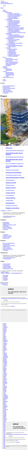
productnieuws (9, 70)
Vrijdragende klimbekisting (13, 34)
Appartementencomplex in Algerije (15, 177)
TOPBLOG (7, 273)
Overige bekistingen (10, 38)
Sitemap (2, 273)
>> (6, 210)
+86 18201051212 (7, 258)
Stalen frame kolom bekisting (14, 25)
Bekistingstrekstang (12, 52)
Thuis (4, 10)
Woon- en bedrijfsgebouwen (11, 63)
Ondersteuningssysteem (10, 64)
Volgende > (4, 210)
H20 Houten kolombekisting (14, 21)
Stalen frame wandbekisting (14, 16)
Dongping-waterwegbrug (12, 208)
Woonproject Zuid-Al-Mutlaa (13, 172)
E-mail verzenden (4, 283)
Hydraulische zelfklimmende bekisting (16, 36)
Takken (7, 76)
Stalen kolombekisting (12, 24)
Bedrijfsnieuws (9, 69)
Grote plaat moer (11, 51)
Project (4, 57)
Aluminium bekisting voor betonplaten (16, 27)
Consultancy (5, 234)
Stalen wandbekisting (12, 17)
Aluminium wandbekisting (13, 13)
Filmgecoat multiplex (12, 49)
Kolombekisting (9, 19)
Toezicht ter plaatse (7, 236)
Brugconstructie (9, 58)
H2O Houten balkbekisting (13, 30)
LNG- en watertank (7, 90)
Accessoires (8, 47)
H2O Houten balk (12, 53)
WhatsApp (5, 284)
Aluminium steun (11, 50)
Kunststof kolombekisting (13, 23)
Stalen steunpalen (11, 46)
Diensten (5, 66)
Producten (5, 11)
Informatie (5, 67)
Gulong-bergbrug (10, 198)
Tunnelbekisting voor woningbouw (15, 43)
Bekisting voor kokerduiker (14, 39)
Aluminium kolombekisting (14, 20)
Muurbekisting (9, 12)
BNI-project (9, 148)
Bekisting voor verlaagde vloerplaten (15, 29)
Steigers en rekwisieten (10, 44)
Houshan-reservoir (11, 187)
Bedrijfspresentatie (9, 72)
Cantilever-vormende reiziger (12, 59)
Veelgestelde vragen (10, 74)
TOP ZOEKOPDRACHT (16, 273)
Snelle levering (6, 238)
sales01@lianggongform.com (9, 216)
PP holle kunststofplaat (13, 56)
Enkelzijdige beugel (12, 40)
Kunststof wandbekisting (13, 18)
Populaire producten (5, 272)
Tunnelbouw (8, 65)
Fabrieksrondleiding (10, 73)
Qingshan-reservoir (11, 182)
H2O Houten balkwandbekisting (15, 14)
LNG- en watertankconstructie (12, 61)
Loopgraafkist (11, 41)
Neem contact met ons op (8, 77)
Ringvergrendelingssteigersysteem (15, 45)
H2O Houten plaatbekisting (14, 31)
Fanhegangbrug (10, 203)
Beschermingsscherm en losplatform (15, 37)
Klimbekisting (9, 33)
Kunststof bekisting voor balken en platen (16, 32)
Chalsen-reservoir (10, 193)
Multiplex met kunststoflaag (14, 54)
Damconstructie (9, 60)
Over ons (5, 71)
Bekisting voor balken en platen (12, 26)
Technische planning (7, 235)
